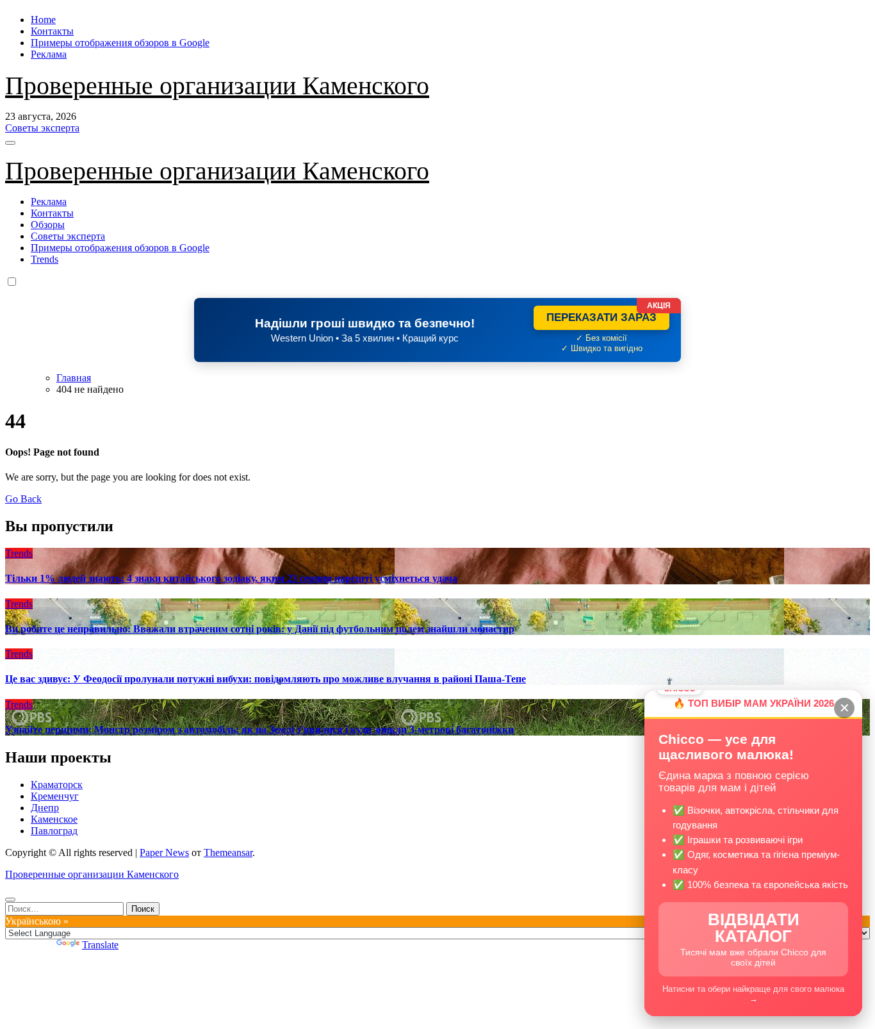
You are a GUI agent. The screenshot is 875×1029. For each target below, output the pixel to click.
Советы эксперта (68, 236)
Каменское (54, 819)
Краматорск (57, 784)
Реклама (49, 54)
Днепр (45, 807)
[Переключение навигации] (10, 143)
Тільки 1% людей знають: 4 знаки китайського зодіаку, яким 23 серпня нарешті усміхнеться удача (231, 578)
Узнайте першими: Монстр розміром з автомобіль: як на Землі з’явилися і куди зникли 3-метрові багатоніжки (259, 729)
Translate (100, 944)
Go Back (23, 498)
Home (43, 19)
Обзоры (48, 224)
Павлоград (54, 830)
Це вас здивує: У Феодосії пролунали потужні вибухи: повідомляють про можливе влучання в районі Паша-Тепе (265, 678)
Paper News (164, 852)
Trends (44, 259)
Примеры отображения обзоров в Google (120, 42)
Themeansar (228, 852)
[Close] (10, 899)
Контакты (52, 31)
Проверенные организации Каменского (217, 85)
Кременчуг (55, 796)
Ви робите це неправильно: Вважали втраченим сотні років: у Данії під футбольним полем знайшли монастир (259, 628)
